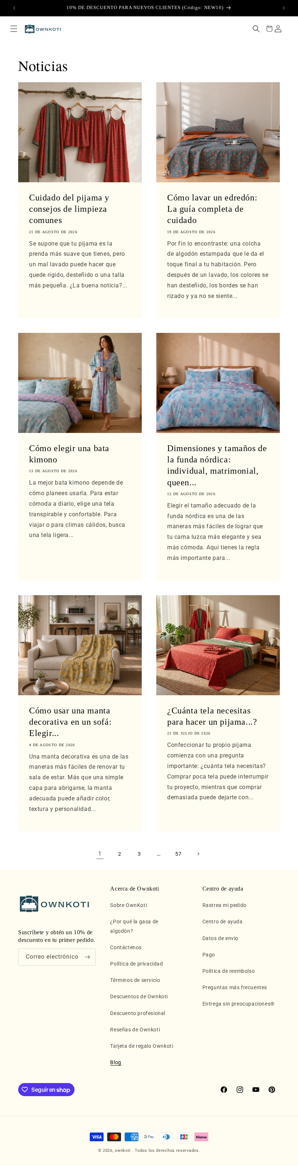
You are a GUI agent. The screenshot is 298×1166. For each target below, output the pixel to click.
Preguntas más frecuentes (234, 987)
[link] (100, 854)
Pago (208, 955)
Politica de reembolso (228, 971)
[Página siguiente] (198, 854)
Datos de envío (220, 938)
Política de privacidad (136, 964)
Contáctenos (126, 947)
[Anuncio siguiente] (284, 8)
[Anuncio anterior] (14, 8)
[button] (13, 28)
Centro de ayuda (222, 921)
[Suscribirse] (87, 957)
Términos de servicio (135, 980)
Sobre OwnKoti (128, 905)
